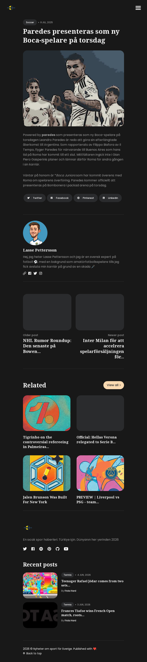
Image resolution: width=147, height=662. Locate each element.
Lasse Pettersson (40, 250)
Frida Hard (70, 590)
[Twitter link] (35, 273)
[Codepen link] (41, 549)
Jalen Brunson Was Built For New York (45, 499)
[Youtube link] (66, 549)
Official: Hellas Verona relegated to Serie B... (97, 439)
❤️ (94, 649)
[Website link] (24, 273)
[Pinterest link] (49, 549)
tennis (68, 574)
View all (112, 385)
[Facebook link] (29, 273)
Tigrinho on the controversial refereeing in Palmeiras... (46, 442)
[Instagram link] (40, 273)
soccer (30, 22)
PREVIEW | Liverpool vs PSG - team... (98, 499)
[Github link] (57, 549)
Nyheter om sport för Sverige (52, 649)
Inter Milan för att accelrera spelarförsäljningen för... (102, 348)
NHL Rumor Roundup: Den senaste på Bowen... (47, 345)
